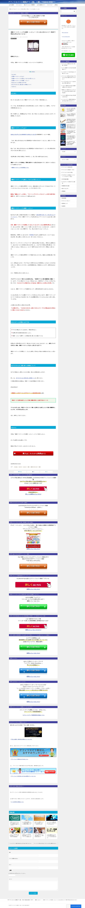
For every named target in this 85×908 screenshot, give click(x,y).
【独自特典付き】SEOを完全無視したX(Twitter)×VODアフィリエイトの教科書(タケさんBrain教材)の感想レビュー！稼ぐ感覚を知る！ (71, 121)
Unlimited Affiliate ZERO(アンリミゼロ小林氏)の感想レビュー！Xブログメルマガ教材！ (71, 137)
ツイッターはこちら (66, 36)
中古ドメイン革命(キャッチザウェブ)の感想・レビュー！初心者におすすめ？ (39, 823)
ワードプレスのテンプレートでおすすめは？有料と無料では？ (69, 82)
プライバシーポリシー (66, 200)
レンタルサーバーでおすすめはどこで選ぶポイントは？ (69, 72)
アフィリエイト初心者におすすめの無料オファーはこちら (23, 776)
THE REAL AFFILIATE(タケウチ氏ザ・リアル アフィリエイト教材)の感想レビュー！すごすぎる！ (71, 126)
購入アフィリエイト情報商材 (29, 4)
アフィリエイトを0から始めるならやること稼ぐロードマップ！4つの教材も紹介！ (71, 110)
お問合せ (56, 4)
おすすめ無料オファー (41, 4)
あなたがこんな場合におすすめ (18, 82)
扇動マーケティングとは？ (17, 76)
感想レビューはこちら (33, 548)
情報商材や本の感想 (65, 185)
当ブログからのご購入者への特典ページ (25, 378)
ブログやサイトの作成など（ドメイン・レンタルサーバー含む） (68, 176)
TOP (21, 899)
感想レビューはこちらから (33, 629)
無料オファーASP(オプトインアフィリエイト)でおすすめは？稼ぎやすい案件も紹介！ (69, 91)
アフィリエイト (19, 4)
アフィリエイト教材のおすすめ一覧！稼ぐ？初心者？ (69, 64)
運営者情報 (64, 198)
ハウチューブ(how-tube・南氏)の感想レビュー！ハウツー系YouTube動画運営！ (14, 835)
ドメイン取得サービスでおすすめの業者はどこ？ (69, 68)
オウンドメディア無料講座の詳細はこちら (33, 715)
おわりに (13, 86)
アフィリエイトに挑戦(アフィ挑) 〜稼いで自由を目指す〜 (32, 2)
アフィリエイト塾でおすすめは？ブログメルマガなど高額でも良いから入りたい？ (46, 843)
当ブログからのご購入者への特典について (21, 84)
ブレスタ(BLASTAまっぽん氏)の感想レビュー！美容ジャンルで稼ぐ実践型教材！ (71, 143)
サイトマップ (49, 4)
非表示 (33, 71)
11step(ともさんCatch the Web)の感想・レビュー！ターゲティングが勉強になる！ (27, 835)
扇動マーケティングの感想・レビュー (20, 80)
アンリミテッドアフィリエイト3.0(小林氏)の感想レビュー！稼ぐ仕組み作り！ (71, 132)
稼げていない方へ (65, 188)
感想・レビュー (13, 38)
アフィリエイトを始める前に (67, 167)
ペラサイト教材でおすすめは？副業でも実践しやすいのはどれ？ (69, 86)
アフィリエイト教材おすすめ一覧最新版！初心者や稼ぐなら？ (71, 114)
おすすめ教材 (11, 4)
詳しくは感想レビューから (33, 494)
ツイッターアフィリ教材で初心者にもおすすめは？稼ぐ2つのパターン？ (21, 843)
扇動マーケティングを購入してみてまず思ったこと (23, 78)
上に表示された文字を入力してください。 (17, 873)
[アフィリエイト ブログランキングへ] (65, 43)
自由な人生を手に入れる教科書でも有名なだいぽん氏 (23, 134)
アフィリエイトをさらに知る (67, 172)
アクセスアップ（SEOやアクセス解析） (68, 182)
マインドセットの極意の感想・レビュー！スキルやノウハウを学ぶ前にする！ (51, 823)
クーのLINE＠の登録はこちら (17, 801)
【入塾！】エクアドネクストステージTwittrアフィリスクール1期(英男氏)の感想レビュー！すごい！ (14, 824)
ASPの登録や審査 (65, 179)
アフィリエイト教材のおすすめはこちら (19, 759)
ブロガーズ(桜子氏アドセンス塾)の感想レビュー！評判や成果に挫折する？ (39, 835)
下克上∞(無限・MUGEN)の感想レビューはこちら (21, 739)
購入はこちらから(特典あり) (34, 453)
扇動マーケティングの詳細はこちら (20, 167)
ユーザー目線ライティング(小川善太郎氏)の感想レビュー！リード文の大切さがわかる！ (51, 836)
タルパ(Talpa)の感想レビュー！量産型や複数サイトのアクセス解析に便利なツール (27, 823)
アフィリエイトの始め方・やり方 (68, 169)
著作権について (65, 203)
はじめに (13, 74)
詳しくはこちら (65, 32)
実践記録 (63, 191)
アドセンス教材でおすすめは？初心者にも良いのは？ (69, 96)
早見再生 (31, 234)
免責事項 (63, 206)
